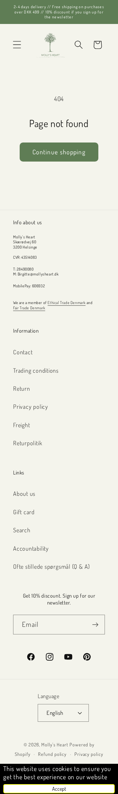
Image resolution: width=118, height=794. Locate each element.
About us (24, 493)
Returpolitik (27, 443)
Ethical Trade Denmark (67, 302)
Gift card (24, 512)
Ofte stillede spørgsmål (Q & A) (51, 566)
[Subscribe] (95, 625)
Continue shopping (59, 152)
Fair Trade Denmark (29, 307)
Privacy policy (30, 406)
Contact (22, 352)
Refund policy (52, 754)
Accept (59, 788)
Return (21, 388)
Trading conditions (36, 370)
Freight (21, 425)
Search (21, 530)
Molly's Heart (54, 744)
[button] (17, 44)
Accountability (31, 548)
